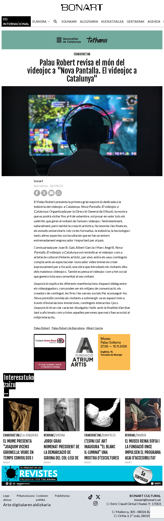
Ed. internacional (16, 21)
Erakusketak (82, 54)
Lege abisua (7, 497)
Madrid (141, 435)
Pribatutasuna (25, 495)
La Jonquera (30, 435)
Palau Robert (42, 328)
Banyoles (109, 435)
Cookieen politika (42, 497)
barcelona (41, 186)
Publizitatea (62, 495)
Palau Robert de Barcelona (68, 328)
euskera (39, 21)
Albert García (94, 328)
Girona (60, 435)
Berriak (49, 435)
